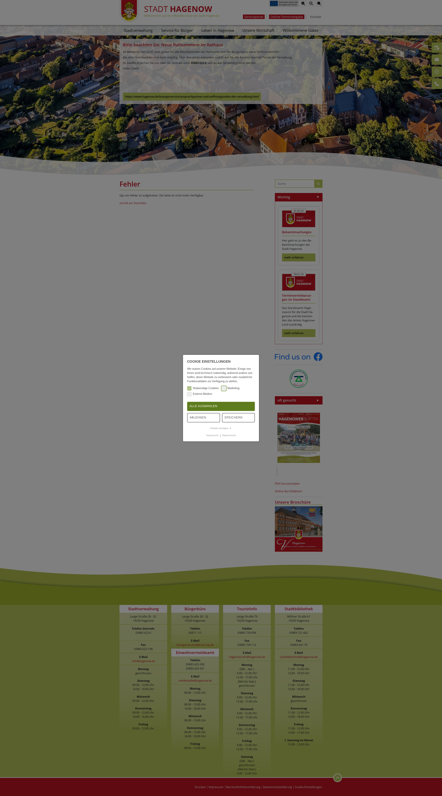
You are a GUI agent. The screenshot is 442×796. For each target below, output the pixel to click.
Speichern (233, 417)
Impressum (212, 435)
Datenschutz (229, 435)
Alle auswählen (203, 406)
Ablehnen (198, 417)
